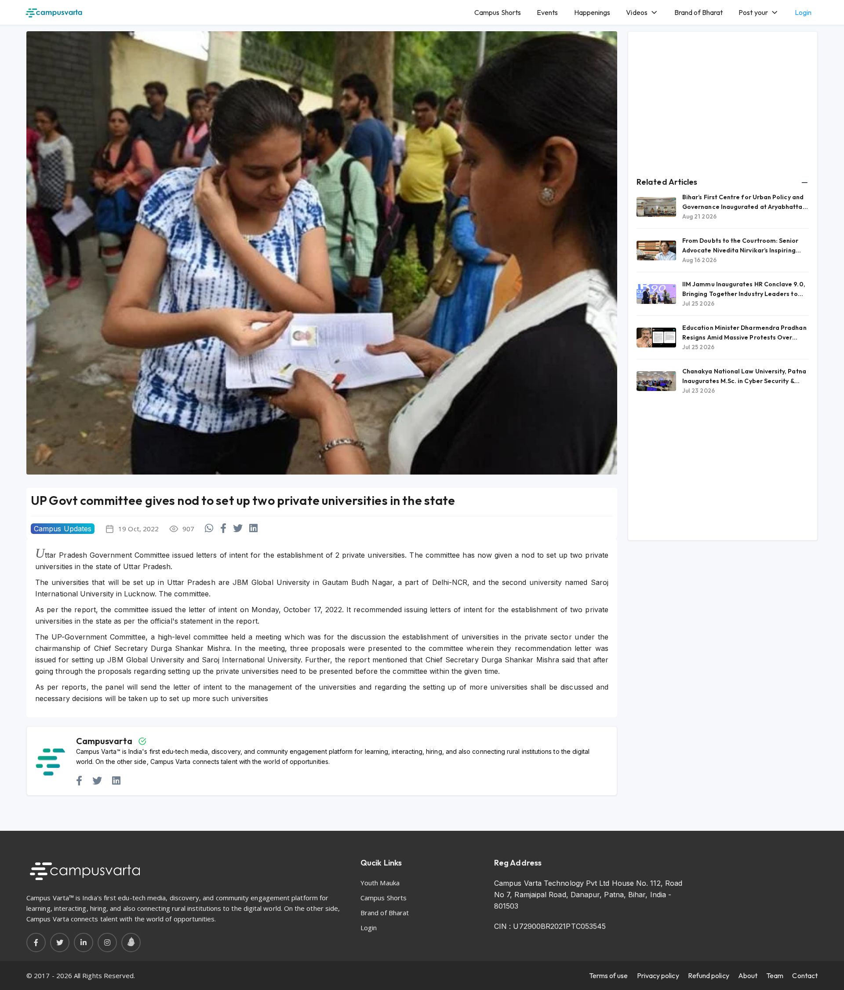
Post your (753, 12)
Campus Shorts (497, 12)
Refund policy (708, 975)
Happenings (592, 12)
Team (774, 975)
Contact (805, 975)
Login (803, 12)
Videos (636, 12)
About (747, 975)
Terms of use (608, 975)
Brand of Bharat (698, 12)
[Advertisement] (723, 101)
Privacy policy (658, 975)
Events (547, 12)
